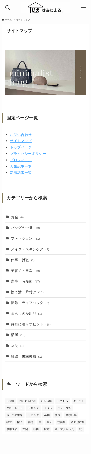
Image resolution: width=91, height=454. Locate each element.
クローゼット (14, 408)
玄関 (25, 429)
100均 (10, 401)
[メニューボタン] (83, 7)
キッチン (78, 401)
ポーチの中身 (14, 415)
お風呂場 (46, 401)
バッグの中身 (25, 228)
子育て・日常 (25, 271)
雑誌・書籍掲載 (27, 356)
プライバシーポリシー (28, 154)
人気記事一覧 (21, 166)
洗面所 (61, 422)
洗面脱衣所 (78, 422)
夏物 (58, 415)
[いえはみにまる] (45, 7)
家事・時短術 (25, 281)
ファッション (25, 238)
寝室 (9, 422)
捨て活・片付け (27, 292)
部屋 (18, 335)
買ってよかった (64, 429)
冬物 (47, 415)
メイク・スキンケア (30, 249)
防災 (17, 345)
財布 (47, 429)
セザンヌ (33, 408)
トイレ (48, 408)
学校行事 (71, 415)
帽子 (20, 422)
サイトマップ (21, 141)
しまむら (62, 401)
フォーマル (64, 408)
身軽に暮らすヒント (31, 324)
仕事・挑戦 (22, 260)
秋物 (36, 429)
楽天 (49, 422)
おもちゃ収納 (27, 401)
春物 (30, 422)
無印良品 (11, 429)
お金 (17, 217)
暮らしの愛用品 (27, 313)
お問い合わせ (21, 135)
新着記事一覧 (21, 173)
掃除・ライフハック (30, 303)
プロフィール (21, 160)
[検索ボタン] (7, 7)
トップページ (21, 147)
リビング (33, 415)
